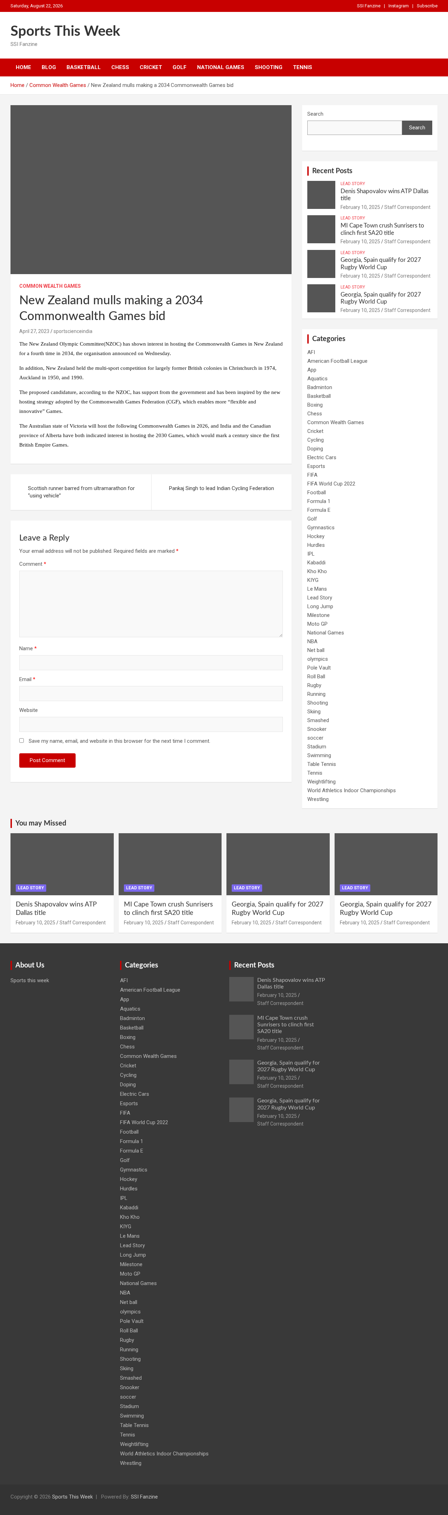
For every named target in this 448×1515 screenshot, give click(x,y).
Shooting (268, 67)
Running (316, 694)
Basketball (83, 67)
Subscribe (427, 5)
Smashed (318, 720)
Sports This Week (65, 32)
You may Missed (40, 823)
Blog (49, 67)
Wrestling (318, 799)
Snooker (317, 729)
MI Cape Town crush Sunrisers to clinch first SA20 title (285, 1024)
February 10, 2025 (360, 207)
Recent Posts (332, 171)
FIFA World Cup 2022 (331, 484)
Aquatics (317, 378)
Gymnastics (321, 527)
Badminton (319, 387)
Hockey (315, 536)
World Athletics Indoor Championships (351, 790)
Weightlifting (321, 782)
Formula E (318, 510)
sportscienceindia (73, 331)
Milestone (318, 615)
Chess (120, 67)
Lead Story (353, 183)
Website (28, 710)
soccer (315, 738)
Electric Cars (321, 457)
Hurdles (316, 545)
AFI (311, 352)
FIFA (312, 475)
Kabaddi (316, 562)
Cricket (151, 67)
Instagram (398, 5)
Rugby (314, 685)
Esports (316, 466)
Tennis (302, 67)
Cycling (315, 440)
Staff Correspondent (407, 207)
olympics (317, 659)
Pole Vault (319, 668)
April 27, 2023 (34, 331)
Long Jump (320, 606)
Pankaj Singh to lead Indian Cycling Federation (221, 488)
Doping (315, 449)
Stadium (316, 746)
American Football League (337, 361)
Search (315, 114)
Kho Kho (317, 571)
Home (23, 67)
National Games (220, 67)
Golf (180, 67)
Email (27, 679)
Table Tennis (321, 764)
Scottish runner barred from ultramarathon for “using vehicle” (81, 492)
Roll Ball (316, 676)
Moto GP (317, 624)
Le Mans (317, 589)
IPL (311, 554)
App (311, 370)
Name (28, 648)
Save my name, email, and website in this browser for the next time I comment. (119, 741)
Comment (32, 564)
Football (316, 492)
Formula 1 (318, 501)
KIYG (312, 580)
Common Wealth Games (50, 286)
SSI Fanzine (368, 5)
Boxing (315, 405)
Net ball (315, 650)
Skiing (314, 711)
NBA (312, 641)
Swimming (319, 755)
